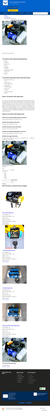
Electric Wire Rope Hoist (7, 212)
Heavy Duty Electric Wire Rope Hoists (10, 325)
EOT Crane (30, 375)
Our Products (21, 13)
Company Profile (13, 13)
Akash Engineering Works (17, 2)
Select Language (44, 410)
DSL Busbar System (32, 381)
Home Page (5, 13)
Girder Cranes (31, 378)
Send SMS (29, 402)
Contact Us (28, 13)
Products (6, 16)
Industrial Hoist (7, 17)
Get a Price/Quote (5, 224)
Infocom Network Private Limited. (18, 409)
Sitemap (19, 382)
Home (6, 15)
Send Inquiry (13, 10)
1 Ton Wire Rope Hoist (7, 288)
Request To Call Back (6, 366)
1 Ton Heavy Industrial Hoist (8, 250)
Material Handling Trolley (32, 379)
